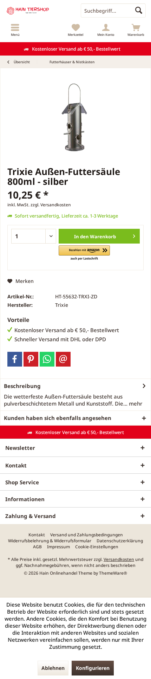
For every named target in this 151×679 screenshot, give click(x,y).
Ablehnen (53, 668)
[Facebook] (14, 359)
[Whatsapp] (47, 359)
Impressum (58, 547)
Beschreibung (22, 385)
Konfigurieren (93, 668)
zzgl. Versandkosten (51, 205)
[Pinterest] (31, 359)
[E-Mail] (63, 359)
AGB (37, 547)
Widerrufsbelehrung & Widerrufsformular (49, 541)
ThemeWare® (113, 573)
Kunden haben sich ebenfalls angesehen (57, 417)
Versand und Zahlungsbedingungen (86, 535)
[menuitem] (15, 30)
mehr (134, 403)
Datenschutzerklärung (120, 541)
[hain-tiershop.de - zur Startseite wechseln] (37, 11)
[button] (84, 253)
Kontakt (36, 535)
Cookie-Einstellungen (96, 547)
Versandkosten (119, 559)
